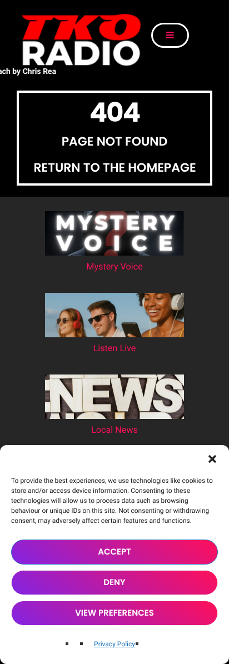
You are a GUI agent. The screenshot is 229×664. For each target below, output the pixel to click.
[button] (212, 459)
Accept (114, 552)
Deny (114, 582)
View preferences (114, 613)
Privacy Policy (114, 644)
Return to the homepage (114, 168)
